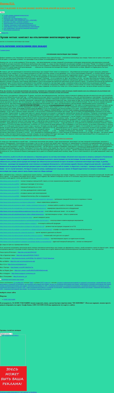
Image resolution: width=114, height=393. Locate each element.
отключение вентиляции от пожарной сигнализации (64, 286)
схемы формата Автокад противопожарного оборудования (21, 26)
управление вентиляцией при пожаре (15, 289)
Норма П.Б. (7, 3)
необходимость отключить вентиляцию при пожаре (95, 284)
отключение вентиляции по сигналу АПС (13, 287)
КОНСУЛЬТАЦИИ (9, 17)
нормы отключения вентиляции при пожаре (13, 286)
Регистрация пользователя (12, 30)
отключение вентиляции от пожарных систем (95, 286)
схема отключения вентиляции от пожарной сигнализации (44, 287)
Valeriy (31, 282)
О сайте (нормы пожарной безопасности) (16, 15)
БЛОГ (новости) (45, 282)
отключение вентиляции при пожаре (23, 45)
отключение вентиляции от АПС (38, 286)
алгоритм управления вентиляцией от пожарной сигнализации (76, 282)
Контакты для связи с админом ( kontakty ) (16, 22)
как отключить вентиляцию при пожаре (37, 284)
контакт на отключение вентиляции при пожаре (64, 284)
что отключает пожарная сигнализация (39, 289)
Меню (2, 12)
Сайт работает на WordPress (28, 392)
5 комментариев (5, 50)
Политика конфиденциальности (10, 392)
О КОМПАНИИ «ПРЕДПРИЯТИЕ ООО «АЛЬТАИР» (20, 20)
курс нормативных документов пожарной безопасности (21, 28)
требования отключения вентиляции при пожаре (78, 287)
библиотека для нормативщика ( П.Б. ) (15, 18)
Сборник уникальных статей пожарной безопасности (20, 25)
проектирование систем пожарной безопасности (18, 23)
